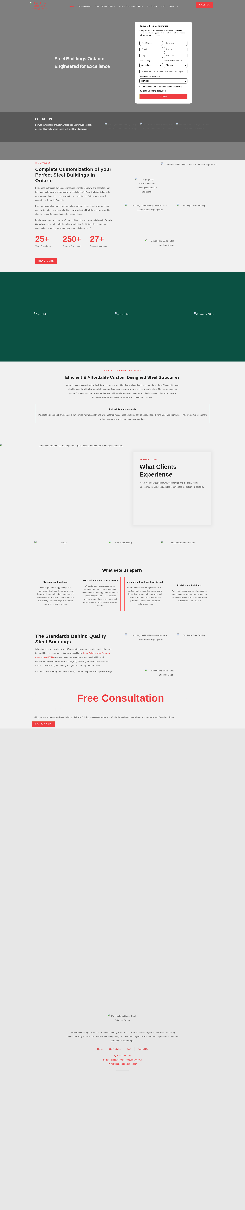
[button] (36, 411)
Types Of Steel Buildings (105, 6)
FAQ (163, 6)
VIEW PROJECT (182, 352)
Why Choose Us (84, 6)
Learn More (17, 352)
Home (71, 6)
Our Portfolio (152, 6)
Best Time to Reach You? (173, 61)
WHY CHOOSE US (43, 163)
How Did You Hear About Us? (150, 77)
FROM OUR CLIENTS (148, 459)
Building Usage (145, 61)
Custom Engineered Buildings (131, 6)
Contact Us (173, 6)
